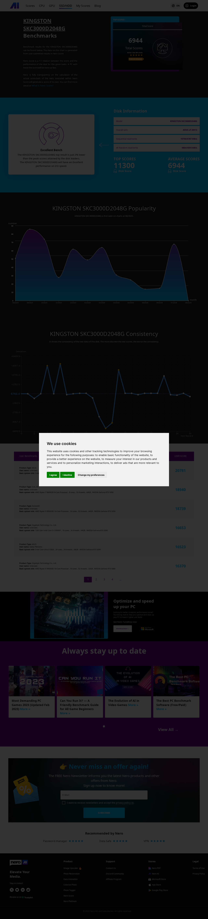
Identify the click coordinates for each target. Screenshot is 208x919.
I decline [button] (67, 474)
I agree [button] (53, 474)
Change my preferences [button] (91, 474)
